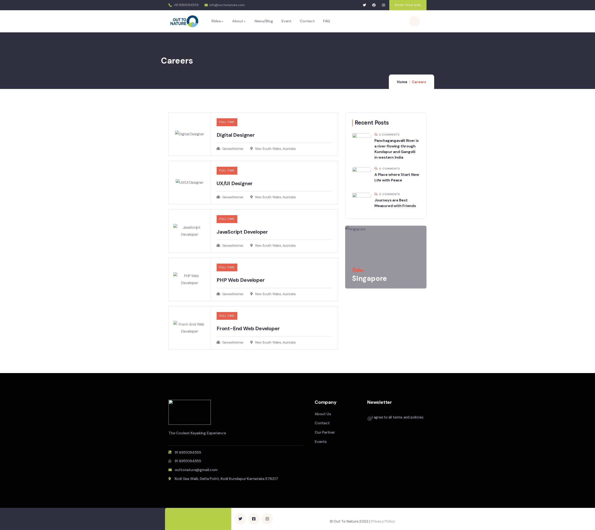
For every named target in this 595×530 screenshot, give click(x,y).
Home (402, 82)
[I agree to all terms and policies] (369, 418)
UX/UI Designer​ (235, 183)
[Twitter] (364, 5)
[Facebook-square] (253, 518)
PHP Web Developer (241, 280)
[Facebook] (374, 5)
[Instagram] (383, 5)
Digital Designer (236, 135)
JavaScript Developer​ (242, 231)
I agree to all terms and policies (397, 417)
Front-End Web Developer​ (248, 328)
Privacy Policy (383, 521)
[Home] (184, 21)
